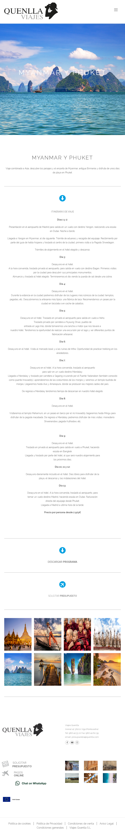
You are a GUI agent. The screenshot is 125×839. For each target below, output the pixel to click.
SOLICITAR (62, 596)
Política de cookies (19, 823)
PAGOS (18, 772)
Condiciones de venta (81, 823)
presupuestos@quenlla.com (85, 737)
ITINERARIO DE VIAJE (62, 211)
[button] (62, 211)
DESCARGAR (62, 561)
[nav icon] (116, 9)
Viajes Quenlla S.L (80, 827)
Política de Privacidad (49, 823)
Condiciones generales (50, 827)
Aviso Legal (107, 823)
